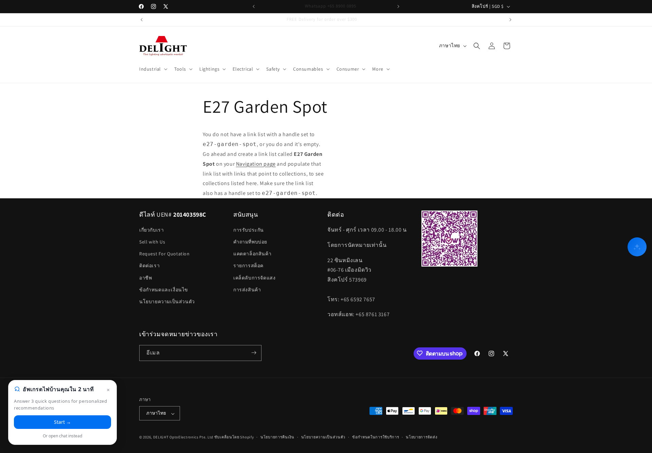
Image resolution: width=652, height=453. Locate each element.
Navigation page (256, 163)
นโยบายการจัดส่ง (421, 437)
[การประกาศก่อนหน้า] (253, 6)
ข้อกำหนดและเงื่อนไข (163, 290)
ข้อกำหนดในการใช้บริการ (375, 437)
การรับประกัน (248, 230)
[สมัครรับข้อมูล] (253, 353)
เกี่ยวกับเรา (151, 230)
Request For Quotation (164, 254)
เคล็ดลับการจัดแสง (254, 278)
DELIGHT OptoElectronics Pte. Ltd (183, 437)
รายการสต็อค (248, 266)
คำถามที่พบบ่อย (250, 242)
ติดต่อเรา (149, 266)
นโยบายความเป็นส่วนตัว (167, 301)
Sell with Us (152, 242)
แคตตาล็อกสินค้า (252, 254)
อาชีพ (145, 278)
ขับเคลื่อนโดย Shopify (234, 437)
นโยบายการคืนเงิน (277, 437)
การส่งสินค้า (247, 290)
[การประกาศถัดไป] (398, 6)
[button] (152, 69)
